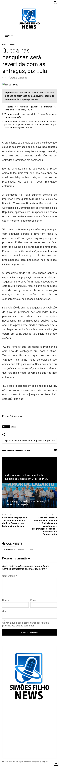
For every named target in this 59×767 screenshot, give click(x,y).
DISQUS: (31, 549)
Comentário (9, 576)
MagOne (45, 762)
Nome (6, 600)
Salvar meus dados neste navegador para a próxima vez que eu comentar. (25, 624)
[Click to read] (29, 470)
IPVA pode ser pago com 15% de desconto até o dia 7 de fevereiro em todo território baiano (14, 521)
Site (4, 611)
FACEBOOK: (22, 549)
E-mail (34, 600)
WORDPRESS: (9, 549)
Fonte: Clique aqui (12, 416)
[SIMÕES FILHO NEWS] (29, 28)
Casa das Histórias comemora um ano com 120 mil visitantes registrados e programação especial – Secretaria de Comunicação (44, 526)
